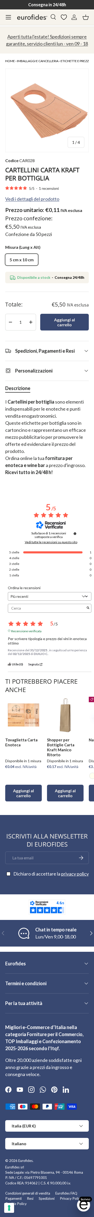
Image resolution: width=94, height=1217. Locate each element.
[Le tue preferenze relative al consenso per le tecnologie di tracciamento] (9, 1208)
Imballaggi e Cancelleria (37, 61)
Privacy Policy (71, 1198)
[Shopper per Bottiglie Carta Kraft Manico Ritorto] (65, 715)
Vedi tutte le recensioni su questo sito (51, 542)
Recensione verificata (26, 630)
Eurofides (25, 1161)
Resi (30, 1198)
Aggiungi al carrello (64, 322)
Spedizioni (47, 1198)
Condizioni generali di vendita (27, 1193)
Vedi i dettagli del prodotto (32, 199)
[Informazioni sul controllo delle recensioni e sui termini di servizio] (75, 533)
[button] (85, 17)
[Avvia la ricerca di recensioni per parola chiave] (88, 608)
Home (10, 61)
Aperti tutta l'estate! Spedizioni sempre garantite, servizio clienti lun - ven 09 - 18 (47, 40)
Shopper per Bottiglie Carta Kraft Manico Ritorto (60, 747)
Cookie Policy (16, 1204)
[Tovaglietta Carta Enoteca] (23, 715)
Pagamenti (13, 1198)
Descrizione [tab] (17, 388)
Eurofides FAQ (66, 1193)
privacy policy (75, 874)
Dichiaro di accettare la (51, 874)
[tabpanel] (47, 440)
